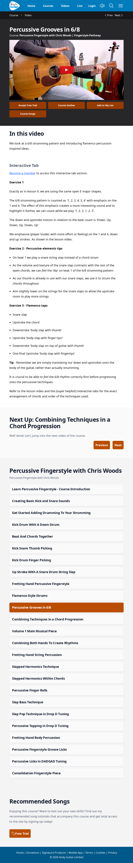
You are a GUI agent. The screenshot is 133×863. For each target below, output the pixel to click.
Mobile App (76, 852)
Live (79, 6)
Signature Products (54, 852)
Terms (89, 852)
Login (92, 6)
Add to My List (105, 105)
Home (31, 6)
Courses (48, 6)
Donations (32, 852)
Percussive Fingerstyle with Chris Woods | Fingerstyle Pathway (60, 35)
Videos (65, 6)
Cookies (100, 852)
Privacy (112, 852)
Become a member (22, 173)
